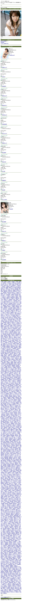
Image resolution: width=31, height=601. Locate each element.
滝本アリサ (11, 483)
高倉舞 (17, 343)
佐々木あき (3, 434)
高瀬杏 (17, 429)
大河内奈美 (10, 539)
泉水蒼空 (10, 542)
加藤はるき (3, 565)
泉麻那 (13, 306)
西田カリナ (12, 405)
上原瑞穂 (10, 384)
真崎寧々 (9, 528)
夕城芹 (10, 440)
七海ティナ (18, 581)
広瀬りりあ (5, 428)
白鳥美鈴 (10, 396)
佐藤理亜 (10, 503)
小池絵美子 (10, 354)
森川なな (7, 560)
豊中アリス (5, 534)
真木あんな (4, 114)
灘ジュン (15, 437)
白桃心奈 (6, 439)
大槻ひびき (4, 318)
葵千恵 (19, 406)
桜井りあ (9, 311)
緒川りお (10, 338)
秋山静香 (18, 398)
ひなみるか (16, 410)
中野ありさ (7, 377)
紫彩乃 (4, 344)
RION (6, 472)
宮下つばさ (3, 294)
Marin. (17, 346)
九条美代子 (5, 545)
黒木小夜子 (5, 380)
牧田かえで (11, 373)
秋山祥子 (11, 377)
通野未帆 (6, 458)
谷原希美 (7, 393)
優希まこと (5, 400)
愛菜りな (2, 408)
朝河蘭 (2, 355)
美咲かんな (10, 400)
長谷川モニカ (7, 454)
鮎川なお (13, 318)
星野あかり (15, 291)
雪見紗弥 (19, 287)
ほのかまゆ (13, 378)
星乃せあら (13, 466)
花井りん (16, 383)
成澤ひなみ (13, 502)
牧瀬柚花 (18, 546)
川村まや (8, 344)
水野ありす (7, 517)
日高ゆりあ (11, 392)
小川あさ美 (3, 287)
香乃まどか (13, 591)
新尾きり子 (5, 523)
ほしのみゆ (7, 313)
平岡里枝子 (16, 590)
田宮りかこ (11, 486)
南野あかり (12, 495)
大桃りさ (19, 368)
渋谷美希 (4, 259)
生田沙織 (2, 421)
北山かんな (13, 467)
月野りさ (13, 311)
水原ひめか (7, 515)
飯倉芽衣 (9, 551)
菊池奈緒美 (11, 582)
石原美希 (15, 300)
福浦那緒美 (8, 540)
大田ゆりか (5, 564)
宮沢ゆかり (15, 461)
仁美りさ (5, 546)
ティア (17, 303)
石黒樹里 (17, 470)
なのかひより (7, 409)
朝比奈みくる (4, 360)
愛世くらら (15, 536)
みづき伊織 (14, 287)
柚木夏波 (7, 535)
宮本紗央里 (4, 124)
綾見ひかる (11, 337)
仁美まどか (16, 372)
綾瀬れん (13, 359)
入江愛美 (4, 298)
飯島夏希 (9, 378)
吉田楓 (13, 569)
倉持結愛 (17, 390)
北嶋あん (5, 585)
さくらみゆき (13, 482)
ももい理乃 (11, 399)
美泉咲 (17, 359)
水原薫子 (15, 541)
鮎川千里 (4, 459)
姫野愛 (4, 422)
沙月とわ (14, 554)
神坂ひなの (18, 497)
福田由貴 (13, 533)
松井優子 (16, 405)
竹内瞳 (7, 558)
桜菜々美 (5, 359)
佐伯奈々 (17, 301)
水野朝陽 (15, 377)
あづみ (3, 402)
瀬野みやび (7, 579)
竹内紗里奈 (18, 366)
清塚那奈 (4, 488)
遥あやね (4, 161)
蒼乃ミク (15, 564)
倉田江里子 (16, 489)
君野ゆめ (5, 334)
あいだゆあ (4, 199)
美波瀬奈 (9, 465)
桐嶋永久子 (7, 353)
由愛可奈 (9, 322)
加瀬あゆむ (18, 309)
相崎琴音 (5, 306)
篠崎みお (15, 471)
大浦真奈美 (10, 564)
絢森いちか (8, 415)
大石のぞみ (10, 343)
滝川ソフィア (16, 336)
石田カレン (5, 583)
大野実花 (10, 554)
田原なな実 (17, 588)
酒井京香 (14, 485)
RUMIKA (6, 317)
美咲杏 (16, 488)
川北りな (10, 544)
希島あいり (18, 335)
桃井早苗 (15, 534)
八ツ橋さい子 (14, 451)
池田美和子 (15, 332)
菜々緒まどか (12, 452)
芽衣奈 (9, 293)
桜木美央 (9, 464)
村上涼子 (19, 319)
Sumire (13, 473)
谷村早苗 (18, 329)
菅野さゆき (6, 336)
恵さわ (18, 408)
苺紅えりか (4, 476)
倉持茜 (8, 446)
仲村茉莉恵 (13, 356)
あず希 (3, 171)
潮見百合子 (3, 467)
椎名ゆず (13, 581)
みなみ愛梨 (13, 460)
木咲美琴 (12, 588)
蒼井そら (5, 319)
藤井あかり (9, 504)
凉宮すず (12, 443)
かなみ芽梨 (7, 385)
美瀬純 (15, 362)
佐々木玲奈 (7, 453)
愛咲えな (4, 429)
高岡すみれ (18, 499)
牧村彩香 (10, 573)
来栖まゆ (15, 501)
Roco (10, 330)
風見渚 (13, 522)
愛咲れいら (4, 142)
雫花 (19, 553)
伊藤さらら (13, 387)
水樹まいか (3, 535)
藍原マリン (8, 445)
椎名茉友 (5, 465)
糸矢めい (4, 349)
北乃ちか (5, 293)
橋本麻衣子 (13, 505)
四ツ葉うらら (18, 496)
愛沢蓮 (8, 334)
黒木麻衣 (18, 516)
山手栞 (2, 381)
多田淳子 (12, 576)
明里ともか (8, 513)
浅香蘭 (18, 556)
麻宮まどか (4, 95)
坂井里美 (19, 442)
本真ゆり (5, 282)
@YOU (2, 367)
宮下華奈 (5, 446)
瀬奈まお (7, 418)
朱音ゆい (4, 286)
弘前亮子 (15, 431)
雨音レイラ (13, 349)
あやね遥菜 (3, 415)
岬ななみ (16, 527)
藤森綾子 (13, 330)
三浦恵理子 (14, 348)
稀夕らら (12, 406)
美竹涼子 (5, 354)
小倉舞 (9, 427)
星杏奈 (19, 354)
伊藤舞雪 (6, 542)
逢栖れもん (15, 558)
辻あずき (6, 332)
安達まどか (18, 485)
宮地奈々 (2, 501)
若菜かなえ (18, 466)
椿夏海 (16, 540)
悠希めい (14, 341)
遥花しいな (11, 478)
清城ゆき (12, 514)
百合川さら (5, 384)
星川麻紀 (12, 369)
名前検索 (2, 42)
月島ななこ (13, 436)
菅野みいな (13, 322)
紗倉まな (4, 297)
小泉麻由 (8, 362)
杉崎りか (14, 490)
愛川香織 (4, 221)
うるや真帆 (10, 307)
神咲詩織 (5, 322)
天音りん (16, 434)
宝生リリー (10, 556)
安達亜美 (9, 466)
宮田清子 (6, 582)
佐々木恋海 (9, 404)
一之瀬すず (13, 375)
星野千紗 (19, 367)
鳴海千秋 (17, 533)
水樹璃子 (5, 569)
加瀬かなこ (18, 513)
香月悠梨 (10, 309)
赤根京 (4, 406)
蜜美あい (4, 240)
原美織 (18, 431)
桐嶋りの (16, 409)
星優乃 (9, 335)
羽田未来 (14, 404)
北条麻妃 (10, 341)
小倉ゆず (15, 325)
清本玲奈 (10, 492)
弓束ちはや (3, 558)
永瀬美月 (10, 557)
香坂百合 (10, 474)
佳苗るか (18, 292)
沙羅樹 (12, 528)
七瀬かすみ (16, 421)
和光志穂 (14, 371)
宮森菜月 (10, 585)
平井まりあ (9, 371)
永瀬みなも (14, 583)
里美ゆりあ (13, 310)
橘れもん (15, 319)
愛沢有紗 (13, 545)
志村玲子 (15, 400)
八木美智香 (5, 480)
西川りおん (5, 424)
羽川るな (2, 507)
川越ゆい (10, 490)
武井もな (6, 507)
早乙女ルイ (12, 326)
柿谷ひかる (7, 455)
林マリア (19, 414)
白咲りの (16, 563)
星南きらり (4, 67)
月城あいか (5, 536)
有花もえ (14, 492)
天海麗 (17, 281)
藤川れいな (13, 476)
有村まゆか (11, 570)
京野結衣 (10, 424)
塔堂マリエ (10, 360)
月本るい (7, 452)
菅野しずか (7, 491)
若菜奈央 (15, 453)
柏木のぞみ (6, 285)
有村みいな (12, 572)
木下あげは (3, 514)
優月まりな (14, 529)
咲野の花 (13, 538)
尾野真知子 (15, 328)
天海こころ (13, 513)
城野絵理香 (16, 515)
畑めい (4, 588)
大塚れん (12, 414)
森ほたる (6, 553)
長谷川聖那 (4, 371)
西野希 (10, 589)
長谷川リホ (18, 293)
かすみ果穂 (7, 325)
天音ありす (8, 467)
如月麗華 (6, 571)
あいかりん (9, 433)
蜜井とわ (5, 433)
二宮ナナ (6, 330)
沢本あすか (15, 350)
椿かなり (7, 412)
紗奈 (6, 311)
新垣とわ (10, 496)
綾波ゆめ (19, 424)
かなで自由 (19, 482)
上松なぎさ (10, 431)
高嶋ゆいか (15, 428)
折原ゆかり (16, 342)
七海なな (4, 312)
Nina (14, 390)
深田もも (15, 331)
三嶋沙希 (10, 332)
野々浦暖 (8, 587)
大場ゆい (17, 299)
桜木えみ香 (3, 441)
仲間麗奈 (12, 423)
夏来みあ (13, 551)
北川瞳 (18, 282)
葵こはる (2, 377)
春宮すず (19, 453)
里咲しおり (13, 430)
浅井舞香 (4, 356)
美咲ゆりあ (7, 510)
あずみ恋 (16, 479)
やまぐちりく (3, 316)
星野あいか (10, 523)
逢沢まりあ (11, 550)
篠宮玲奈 (15, 503)
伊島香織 (6, 350)
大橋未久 (15, 307)
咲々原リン (9, 569)
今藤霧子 (11, 579)
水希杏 (15, 414)
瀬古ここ (17, 446)
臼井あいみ (7, 495)
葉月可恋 (9, 546)
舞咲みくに (6, 299)
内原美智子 (3, 576)
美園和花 (6, 544)
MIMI (16, 368)
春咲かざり (10, 416)
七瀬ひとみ (6, 589)
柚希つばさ (10, 534)
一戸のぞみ (12, 448)
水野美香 (13, 445)
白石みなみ (12, 434)
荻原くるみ (13, 546)
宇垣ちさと (13, 477)
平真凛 (17, 538)
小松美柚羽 (8, 514)
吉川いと (2, 437)
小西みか (15, 422)
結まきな (19, 542)
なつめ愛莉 (13, 403)
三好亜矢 (10, 447)
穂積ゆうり (4, 559)
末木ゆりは (15, 553)
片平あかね (17, 393)
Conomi (9, 522)
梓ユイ (10, 381)
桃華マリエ (4, 374)
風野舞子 (12, 312)
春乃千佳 (16, 560)
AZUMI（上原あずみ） (8, 300)
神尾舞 (12, 464)
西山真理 (5, 528)
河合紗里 (11, 520)
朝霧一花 (5, 538)
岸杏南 (10, 485)
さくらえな (18, 404)
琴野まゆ (15, 337)
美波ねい (15, 392)
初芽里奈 (16, 435)
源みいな (15, 539)
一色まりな (6, 381)
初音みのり (12, 313)
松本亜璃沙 (18, 334)
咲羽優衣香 (13, 578)
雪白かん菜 (10, 575)
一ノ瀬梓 (19, 541)
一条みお (15, 556)
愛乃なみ (14, 338)
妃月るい (15, 542)
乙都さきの (9, 529)
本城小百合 (18, 375)
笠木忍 (13, 384)
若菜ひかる (11, 317)
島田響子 (11, 565)
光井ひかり (17, 473)
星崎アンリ (7, 408)
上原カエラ (8, 305)
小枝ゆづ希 (16, 498)
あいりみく (8, 497)
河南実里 (18, 502)
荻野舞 (14, 474)
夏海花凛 (18, 490)
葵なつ (13, 496)
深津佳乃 (12, 540)
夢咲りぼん (8, 532)
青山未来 (2, 409)
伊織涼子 (18, 391)
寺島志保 (8, 349)
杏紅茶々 (5, 490)
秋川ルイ (9, 403)
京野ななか (12, 55)
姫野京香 (17, 298)
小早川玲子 (13, 497)
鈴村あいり (7, 331)
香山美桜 (4, 152)
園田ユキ (5, 529)
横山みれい (4, 105)
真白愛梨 (9, 460)
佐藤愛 (12, 362)
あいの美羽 (18, 578)
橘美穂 (9, 545)
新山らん (18, 338)
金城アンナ (12, 393)
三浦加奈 (11, 441)
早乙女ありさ (7, 423)
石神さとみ (18, 505)
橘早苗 (15, 570)
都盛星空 (4, 180)
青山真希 (19, 557)
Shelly (6, 477)
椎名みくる (6, 303)
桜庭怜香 (16, 566)
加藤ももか (4, 505)
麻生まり (15, 523)
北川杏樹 (5, 335)
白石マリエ (6, 521)
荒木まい (6, 461)
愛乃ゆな (11, 515)
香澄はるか (9, 442)
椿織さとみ (6, 519)
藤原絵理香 (11, 363)
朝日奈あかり (14, 304)
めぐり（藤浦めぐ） (13, 285)
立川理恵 (4, 301)
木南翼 (13, 584)
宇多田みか (10, 468)
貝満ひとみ (10, 390)
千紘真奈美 (16, 526)
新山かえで (10, 328)
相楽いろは (10, 355)
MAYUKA (2, 350)
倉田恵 (19, 552)
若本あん (13, 532)
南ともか (16, 344)
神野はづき (3, 497)
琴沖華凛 (18, 589)
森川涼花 (18, 379)
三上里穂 (5, 468)
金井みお (3, 489)
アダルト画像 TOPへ (5, 43)
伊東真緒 (8, 435)
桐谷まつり (3, 482)
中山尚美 (5, 511)
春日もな (6, 379)
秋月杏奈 (2, 458)
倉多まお (14, 386)
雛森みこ (18, 403)
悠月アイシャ (16, 519)
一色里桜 (5, 411)
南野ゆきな (7, 372)
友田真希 (4, 329)
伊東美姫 (17, 306)
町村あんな (6, 392)
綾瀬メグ (13, 298)
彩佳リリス (18, 440)
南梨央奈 (8, 346)
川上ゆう (13, 295)
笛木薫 (16, 406)
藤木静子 (13, 559)
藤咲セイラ (8, 436)
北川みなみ (6, 447)
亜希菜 (14, 343)
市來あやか (6, 471)
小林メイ (5, 502)
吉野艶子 (13, 397)
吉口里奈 (6, 486)
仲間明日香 (11, 552)
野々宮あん (11, 519)
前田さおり (3, 448)
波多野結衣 (13, 297)
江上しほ (11, 421)
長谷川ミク (3, 288)
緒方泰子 (9, 505)
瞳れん (14, 398)
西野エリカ (17, 484)
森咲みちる (16, 418)
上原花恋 (10, 303)
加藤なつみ (5, 343)
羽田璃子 (9, 472)
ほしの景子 (18, 436)
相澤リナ (10, 306)
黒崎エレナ (16, 353)
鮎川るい (8, 356)
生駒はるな (11, 521)
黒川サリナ (16, 520)
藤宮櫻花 (7, 441)
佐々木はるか (7, 310)
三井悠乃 (19, 471)
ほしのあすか (18, 286)
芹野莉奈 (8, 484)
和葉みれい (15, 396)
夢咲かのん (12, 560)
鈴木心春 (10, 386)
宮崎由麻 (15, 571)
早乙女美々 (6, 410)
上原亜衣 (12, 294)
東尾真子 (5, 460)
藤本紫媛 (12, 435)
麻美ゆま (5, 324)
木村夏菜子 (18, 378)
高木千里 (2, 510)
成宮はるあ (3, 443)
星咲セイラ (18, 509)
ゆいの (3, 393)
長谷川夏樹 (8, 451)
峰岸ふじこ (14, 433)
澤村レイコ (4, 295)
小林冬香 (17, 356)
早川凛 (3, 412)
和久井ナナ (16, 373)
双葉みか (6, 337)
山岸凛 (5, 466)
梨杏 (1, 375)
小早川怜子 (13, 334)
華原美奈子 (15, 447)
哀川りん (14, 323)
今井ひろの (10, 291)
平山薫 (2, 281)
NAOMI (16, 423)
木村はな (3, 369)
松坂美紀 (5, 496)
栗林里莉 (4, 362)
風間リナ (2, 542)
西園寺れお (13, 429)
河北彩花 (15, 547)
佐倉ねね (14, 499)
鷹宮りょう (11, 336)
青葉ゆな (16, 528)
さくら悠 (13, 301)
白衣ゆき (12, 454)
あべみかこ (9, 348)
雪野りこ (8, 361)
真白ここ (2, 544)
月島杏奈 (5, 464)
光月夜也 (6, 396)
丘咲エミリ (9, 473)
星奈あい (5, 522)
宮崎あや (5, 397)
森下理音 (11, 331)
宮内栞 (19, 447)
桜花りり (19, 571)
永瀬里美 (17, 445)
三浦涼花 (17, 402)
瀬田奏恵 (17, 584)
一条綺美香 (8, 294)
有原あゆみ (17, 514)
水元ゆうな (9, 282)
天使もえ (9, 387)
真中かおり (15, 411)
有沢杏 (12, 422)
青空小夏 (9, 292)
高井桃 (18, 325)
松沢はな (5, 328)
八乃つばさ (5, 539)
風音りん (7, 448)
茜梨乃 (2, 468)
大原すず (10, 508)
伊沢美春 (15, 575)
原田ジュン (8, 368)
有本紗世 (3, 418)
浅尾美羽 (10, 439)
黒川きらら (5, 309)
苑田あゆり (11, 498)
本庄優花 (16, 448)
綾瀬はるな (19, 362)
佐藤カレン (8, 482)
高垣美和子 (10, 516)
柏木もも (19, 547)
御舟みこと (9, 577)
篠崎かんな (4, 584)
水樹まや (12, 479)
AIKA (11, 408)
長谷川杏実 (9, 365)
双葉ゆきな (17, 495)
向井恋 (19, 480)
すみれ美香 (6, 526)
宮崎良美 (7, 565)
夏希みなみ (10, 398)
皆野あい (17, 452)
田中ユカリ (5, 516)
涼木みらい (14, 380)
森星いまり (15, 458)
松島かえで (8, 298)
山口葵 (16, 443)
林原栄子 (15, 399)
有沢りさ (15, 361)
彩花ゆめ (5, 378)
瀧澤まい (15, 508)
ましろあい (17, 454)
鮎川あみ (15, 363)
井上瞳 (14, 379)
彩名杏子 (3, 363)
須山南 (6, 556)
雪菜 (5, 361)
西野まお (6, 483)
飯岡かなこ (5, 341)
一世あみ (2, 486)
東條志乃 (5, 554)
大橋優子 (19, 575)
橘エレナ (12, 344)
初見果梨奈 (6, 570)
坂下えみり (16, 521)
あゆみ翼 (13, 415)
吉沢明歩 (2, 317)
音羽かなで (18, 305)
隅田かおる (10, 547)
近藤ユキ (15, 552)
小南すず (4, 578)
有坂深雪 (9, 533)
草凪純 (6, 366)
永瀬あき (8, 286)
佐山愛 (17, 318)
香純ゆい (8, 422)
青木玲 (17, 295)
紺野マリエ (10, 536)
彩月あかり (10, 367)
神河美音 (17, 459)
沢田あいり (8, 383)
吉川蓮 (11, 453)
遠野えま (17, 559)
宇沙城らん (3, 368)
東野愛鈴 (4, 346)
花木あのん (16, 441)
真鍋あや (17, 591)
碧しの (19, 422)
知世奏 (17, 545)
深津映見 (10, 299)
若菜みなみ (6, 474)
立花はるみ (11, 437)
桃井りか (2, 439)
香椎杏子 (10, 379)
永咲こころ (8, 402)
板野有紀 (5, 292)
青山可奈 (11, 353)
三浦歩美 (8, 588)
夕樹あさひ (3, 414)
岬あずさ (10, 583)
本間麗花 (14, 440)
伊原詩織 (5, 367)
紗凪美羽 (4, 86)
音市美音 (18, 323)
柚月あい (5, 398)
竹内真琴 (8, 414)
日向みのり (12, 548)
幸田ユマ (10, 499)
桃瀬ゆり (9, 502)
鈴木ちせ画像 (3, 41)
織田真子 (2, 325)
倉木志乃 (7, 572)
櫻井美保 (8, 459)
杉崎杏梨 (11, 385)
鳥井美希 (13, 509)
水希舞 (4, 435)
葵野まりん (3, 563)
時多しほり (12, 563)
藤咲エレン (3, 509)
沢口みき (11, 342)
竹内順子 (17, 349)
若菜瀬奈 (7, 489)
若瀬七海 (15, 317)
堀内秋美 (15, 412)
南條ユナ (9, 538)
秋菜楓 (9, 304)
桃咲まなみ (13, 286)
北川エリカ (8, 329)
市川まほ (9, 318)
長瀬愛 (5, 281)
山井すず (7, 563)
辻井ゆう (12, 383)
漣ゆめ (9, 359)
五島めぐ (15, 565)
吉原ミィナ (19, 316)
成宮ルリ (10, 380)
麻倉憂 (4, 305)
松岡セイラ (18, 387)
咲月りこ (10, 553)
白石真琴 (18, 465)
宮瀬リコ (2, 372)
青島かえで (14, 408)
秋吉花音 (12, 488)
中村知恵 (11, 418)
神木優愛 (4, 430)
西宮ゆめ (6, 478)
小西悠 (13, 309)
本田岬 (14, 360)
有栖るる (8, 591)
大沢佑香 (13, 305)
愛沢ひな (10, 366)
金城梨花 (19, 564)
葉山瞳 (19, 437)
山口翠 (16, 576)
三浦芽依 (5, 593)
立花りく (5, 581)
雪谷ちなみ (8, 443)
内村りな (2, 423)
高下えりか (4, 133)
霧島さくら (10, 411)
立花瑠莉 (16, 472)
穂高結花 (2, 454)
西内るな (2, 478)
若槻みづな (3, 452)
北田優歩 (13, 281)
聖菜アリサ (5, 492)
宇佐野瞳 (19, 570)
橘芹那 (4, 451)
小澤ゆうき (5, 431)
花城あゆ (8, 429)
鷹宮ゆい (5, 499)
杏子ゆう (12, 484)
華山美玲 (11, 372)
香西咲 (7, 287)
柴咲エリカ (18, 374)
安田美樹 (14, 316)
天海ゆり (19, 412)
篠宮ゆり (16, 340)
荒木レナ (19, 451)
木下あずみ (13, 329)
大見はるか (6, 590)
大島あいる (10, 324)
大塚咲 (11, 325)
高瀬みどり (14, 557)
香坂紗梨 (17, 532)
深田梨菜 (9, 397)
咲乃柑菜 (5, 575)
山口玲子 (5, 387)
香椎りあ (16, 449)
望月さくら (6, 485)
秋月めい (15, 483)
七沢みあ (5, 533)
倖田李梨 (4, 391)
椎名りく (4, 417)
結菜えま (11, 455)
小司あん (4, 436)
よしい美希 (7, 548)
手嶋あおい (6, 508)
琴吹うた (14, 589)
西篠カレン (12, 527)
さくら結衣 (12, 340)
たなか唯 (5, 557)
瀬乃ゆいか (8, 288)
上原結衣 (8, 297)
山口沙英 (9, 511)
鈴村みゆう (7, 421)
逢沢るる (17, 430)
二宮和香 (10, 471)
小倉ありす (14, 424)
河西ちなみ (3, 383)
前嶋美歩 (19, 313)
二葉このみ (16, 455)
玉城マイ (13, 427)
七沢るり (18, 322)
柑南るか (5, 577)
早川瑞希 (17, 427)
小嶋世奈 (11, 517)
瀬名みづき (15, 416)
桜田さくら (7, 369)
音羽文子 (5, 547)
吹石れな (7, 434)
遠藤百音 (12, 566)
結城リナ (9, 476)
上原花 (4, 347)
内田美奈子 (18, 384)
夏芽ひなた (11, 507)
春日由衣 (19, 381)
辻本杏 (20, 417)
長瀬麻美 (2, 379)
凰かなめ (2, 477)
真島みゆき (13, 391)
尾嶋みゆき (13, 511)
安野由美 (19, 380)
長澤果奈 (16, 522)
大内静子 (15, 486)
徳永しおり (6, 541)
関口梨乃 (9, 374)
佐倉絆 (5, 404)
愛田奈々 (17, 297)
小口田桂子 (16, 385)
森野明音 (17, 397)
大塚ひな (9, 295)
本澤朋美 (15, 355)
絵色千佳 (15, 324)
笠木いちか (17, 587)
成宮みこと (16, 579)
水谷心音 (17, 330)
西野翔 (5, 326)
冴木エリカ (15, 535)
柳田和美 (10, 458)
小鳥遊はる (16, 507)
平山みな (12, 368)
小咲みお (13, 335)
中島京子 (10, 461)
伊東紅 (3, 250)
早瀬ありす (7, 342)
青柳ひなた (11, 590)
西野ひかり (7, 527)
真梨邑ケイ (17, 464)
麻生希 (10, 287)
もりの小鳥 (18, 477)
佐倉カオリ (9, 323)
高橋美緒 (13, 365)
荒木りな (18, 341)
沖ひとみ (19, 324)
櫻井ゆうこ (13, 292)
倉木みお (15, 478)
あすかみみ (13, 402)
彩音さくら (12, 491)
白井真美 (11, 350)
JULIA (8, 326)
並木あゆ (18, 460)
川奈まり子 (6, 373)
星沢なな (12, 288)
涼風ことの (13, 374)
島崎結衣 (5, 427)
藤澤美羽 (5, 291)
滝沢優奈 (16, 288)
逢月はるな (6, 399)
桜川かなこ (18, 476)
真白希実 (5, 403)
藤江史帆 (2, 553)
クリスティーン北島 (14, 510)
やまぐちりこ (9, 316)
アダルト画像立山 (4, 597)
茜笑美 (14, 516)
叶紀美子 (8, 406)
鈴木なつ (8, 578)
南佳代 (4, 532)
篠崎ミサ (17, 310)
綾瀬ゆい (6, 498)
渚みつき (4, 231)
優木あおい (7, 340)
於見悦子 (10, 571)
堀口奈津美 (10, 319)
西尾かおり (8, 301)
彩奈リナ (8, 470)
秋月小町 (16, 572)
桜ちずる (16, 417)
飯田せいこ (7, 520)
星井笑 (19, 461)
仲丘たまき (13, 446)
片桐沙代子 (9, 584)
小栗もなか (6, 552)
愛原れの (5, 573)
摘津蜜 (8, 479)
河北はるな (15, 480)
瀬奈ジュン (8, 391)
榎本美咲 (11, 501)
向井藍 (4, 445)
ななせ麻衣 (11, 526)
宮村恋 (4, 484)
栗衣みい (9, 581)
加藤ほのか (18, 467)
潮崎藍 (4, 470)
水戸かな (19, 539)
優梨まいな (16, 517)
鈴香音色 (16, 294)
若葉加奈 (8, 488)
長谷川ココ (11, 410)
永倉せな (15, 439)
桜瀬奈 (11, 535)
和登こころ (8, 576)
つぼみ (5, 323)
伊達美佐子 (7, 566)
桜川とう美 (16, 369)
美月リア (5, 473)
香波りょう (17, 415)
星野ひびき (12, 417)
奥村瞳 (7, 417)
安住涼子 (17, 326)
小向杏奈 (11, 412)
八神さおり (14, 504)
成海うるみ (10, 428)
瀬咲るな (5, 479)
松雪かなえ (7, 501)
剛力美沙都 (3, 572)
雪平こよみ (11, 489)
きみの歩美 (13, 293)
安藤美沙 (15, 367)
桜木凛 (3, 189)
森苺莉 (13, 573)
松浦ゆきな (14, 585)
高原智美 (4, 591)
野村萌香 (8, 347)
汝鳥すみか (14, 381)
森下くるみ (3, 540)
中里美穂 (5, 449)
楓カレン (15, 582)
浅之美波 (15, 550)
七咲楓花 (9, 281)
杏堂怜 (17, 573)
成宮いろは (13, 470)
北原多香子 (16, 347)
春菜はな (8, 312)
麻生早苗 (2, 353)
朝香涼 (9, 477)
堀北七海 (5, 375)
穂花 (16, 313)
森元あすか (18, 511)
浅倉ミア (19, 534)
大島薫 (18, 433)
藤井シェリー (17, 312)
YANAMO (2, 566)
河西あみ (6, 437)
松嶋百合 (2, 556)
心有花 (12, 361)
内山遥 (17, 386)
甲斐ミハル (3, 513)
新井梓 (12, 449)
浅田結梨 (5, 442)
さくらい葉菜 (3, 365)
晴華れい (19, 508)
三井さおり (18, 554)
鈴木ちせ (6, 440)
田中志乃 (9, 559)
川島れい (5, 355)
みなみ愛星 (15, 468)
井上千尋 (18, 360)
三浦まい (16, 548)
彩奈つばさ (14, 442)
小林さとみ (15, 354)
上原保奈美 (5, 307)
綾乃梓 (6, 363)
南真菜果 (9, 449)
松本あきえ (15, 544)
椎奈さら (19, 523)
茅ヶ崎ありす (8, 509)
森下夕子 (19, 488)
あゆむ (3, 76)
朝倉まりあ (4, 348)
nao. (16, 311)
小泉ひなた (14, 577)
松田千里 (5, 551)
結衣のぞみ (13, 465)
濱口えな (16, 491)
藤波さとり (18, 551)
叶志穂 (14, 303)
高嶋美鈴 (2, 571)
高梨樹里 (4, 587)
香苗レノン (4, 504)
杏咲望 (13, 366)
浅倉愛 (18, 439)
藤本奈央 (12, 409)
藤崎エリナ (5, 338)
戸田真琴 (2, 472)
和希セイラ (18, 569)
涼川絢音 (2, 405)
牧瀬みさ (10, 541)
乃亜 (14, 299)
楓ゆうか (8, 430)
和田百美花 (18, 371)
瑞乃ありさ (6, 550)
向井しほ (5, 416)
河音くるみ (13, 459)
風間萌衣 (2, 483)
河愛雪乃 (2, 498)
